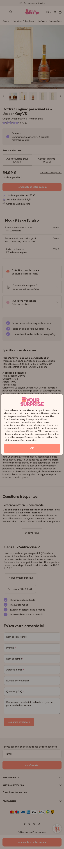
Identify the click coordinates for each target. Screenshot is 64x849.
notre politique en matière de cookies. (31, 439)
